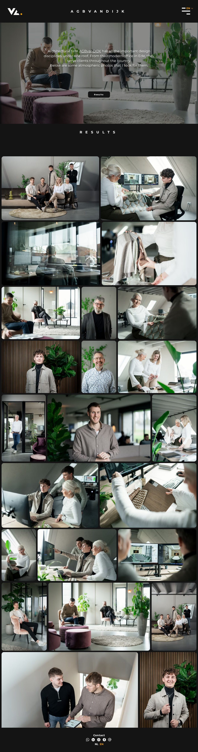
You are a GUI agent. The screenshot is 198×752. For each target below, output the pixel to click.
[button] (186, 11)
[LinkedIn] (93, 739)
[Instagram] (98, 739)
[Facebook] (104, 739)
